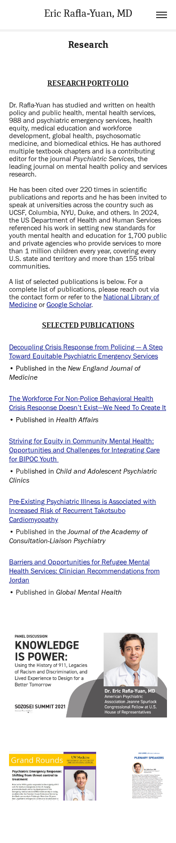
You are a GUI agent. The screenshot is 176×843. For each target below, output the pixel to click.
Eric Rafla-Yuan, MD (88, 14)
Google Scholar (68, 304)
